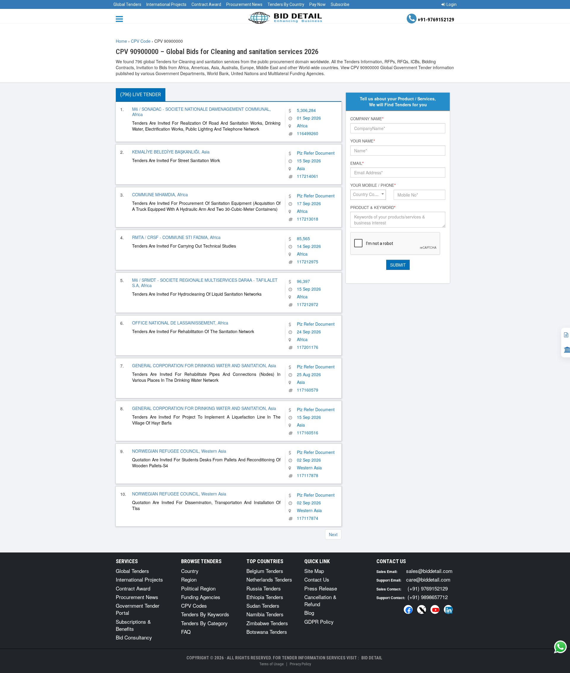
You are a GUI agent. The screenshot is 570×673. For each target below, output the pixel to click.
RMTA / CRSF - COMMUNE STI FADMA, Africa (176, 237)
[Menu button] (121, 18)
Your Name (362, 141)
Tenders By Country (285, 4)
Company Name (367, 118)
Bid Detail (371, 658)
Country (190, 570)
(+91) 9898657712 (428, 597)
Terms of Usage (271, 664)
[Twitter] (421, 609)
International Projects (166, 4)
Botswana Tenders (266, 631)
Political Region (198, 588)
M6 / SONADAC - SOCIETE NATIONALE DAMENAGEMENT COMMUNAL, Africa (201, 111)
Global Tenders (127, 4)
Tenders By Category (204, 623)
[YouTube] (434, 609)
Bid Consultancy (134, 637)
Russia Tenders (263, 588)
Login (451, 4)
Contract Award (206, 4)
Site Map (314, 570)
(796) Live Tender (140, 94)
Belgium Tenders (264, 570)
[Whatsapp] (560, 646)
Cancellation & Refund (320, 600)
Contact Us (316, 579)
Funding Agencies (200, 597)
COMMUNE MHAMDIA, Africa (160, 194)
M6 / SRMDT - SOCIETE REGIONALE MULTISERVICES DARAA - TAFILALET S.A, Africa (205, 282)
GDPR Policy (319, 621)
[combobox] (368, 195)
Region (189, 579)
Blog (309, 612)
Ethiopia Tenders (264, 597)
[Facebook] (408, 609)
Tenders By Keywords (205, 614)
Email (357, 163)
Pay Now (317, 4)
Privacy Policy (300, 664)
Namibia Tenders (265, 614)
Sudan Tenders (262, 605)
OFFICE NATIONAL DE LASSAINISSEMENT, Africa (180, 323)
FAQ (186, 631)
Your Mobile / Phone (373, 185)
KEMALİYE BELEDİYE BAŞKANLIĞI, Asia (171, 152)
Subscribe (340, 4)
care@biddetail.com (428, 579)
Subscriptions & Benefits (133, 625)
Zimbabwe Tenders (267, 623)
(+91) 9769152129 (428, 588)
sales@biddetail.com (429, 570)
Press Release (320, 588)
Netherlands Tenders (269, 579)
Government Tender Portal (137, 609)
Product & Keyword (372, 207)
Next (333, 534)
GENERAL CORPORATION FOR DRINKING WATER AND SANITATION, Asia (204, 365)
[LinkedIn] (448, 609)
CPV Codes (194, 605)
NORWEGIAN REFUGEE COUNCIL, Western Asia (179, 451)
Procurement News (244, 4)
